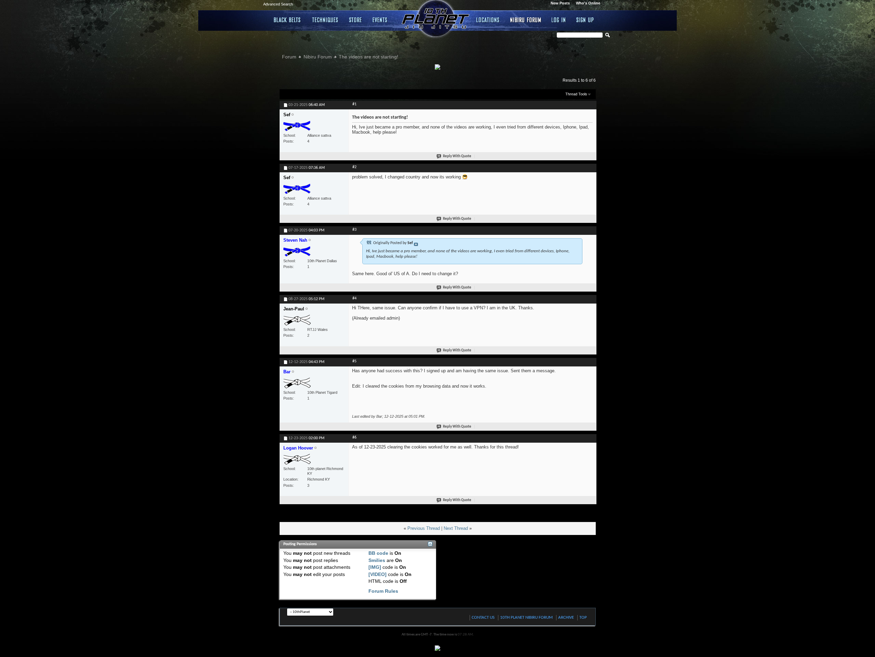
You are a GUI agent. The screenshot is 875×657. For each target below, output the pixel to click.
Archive (566, 617)
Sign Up (585, 20)
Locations (488, 20)
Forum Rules (383, 591)
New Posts (560, 3)
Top (583, 617)
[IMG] (374, 567)
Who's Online (588, 3)
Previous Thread (423, 528)
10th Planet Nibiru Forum (526, 617)
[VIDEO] (377, 574)
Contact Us (483, 617)
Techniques (325, 20)
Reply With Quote (457, 156)
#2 (354, 167)
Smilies (376, 560)
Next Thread (456, 528)
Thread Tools (576, 94)
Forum (289, 56)
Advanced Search (278, 4)
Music (381, 20)
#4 (354, 298)
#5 (354, 361)
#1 (354, 104)
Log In (559, 20)
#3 (354, 230)
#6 (354, 437)
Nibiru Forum (525, 20)
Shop (355, 20)
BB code (378, 553)
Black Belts (287, 20)
